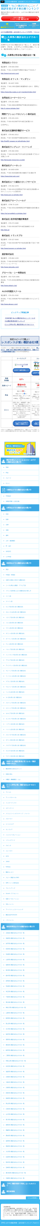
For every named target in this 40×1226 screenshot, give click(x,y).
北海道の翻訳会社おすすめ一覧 (15, 933)
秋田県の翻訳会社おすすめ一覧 (15, 949)
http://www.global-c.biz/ (9, 285)
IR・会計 (8, 546)
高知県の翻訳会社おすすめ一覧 (15, 1135)
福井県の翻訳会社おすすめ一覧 (15, 1034)
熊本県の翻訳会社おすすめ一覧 (15, 1162)
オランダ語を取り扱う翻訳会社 (15, 740)
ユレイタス (9, 851)
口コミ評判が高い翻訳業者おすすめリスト (19, 324)
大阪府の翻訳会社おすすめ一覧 (15, 1082)
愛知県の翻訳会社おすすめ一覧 (15, 1045)
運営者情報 (10, 1191)
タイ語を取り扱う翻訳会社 (14, 697)
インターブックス (11, 803)
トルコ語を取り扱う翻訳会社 (14, 622)
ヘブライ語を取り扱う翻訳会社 (15, 724)
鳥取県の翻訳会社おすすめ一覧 (15, 1093)
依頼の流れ (9, 774)
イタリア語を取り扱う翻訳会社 (15, 617)
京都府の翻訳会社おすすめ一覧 (15, 1077)
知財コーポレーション (12, 899)
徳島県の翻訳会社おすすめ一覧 (15, 1125)
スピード (8, 478)
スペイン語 (9, 601)
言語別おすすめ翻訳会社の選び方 (18, 563)
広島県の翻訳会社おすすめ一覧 (15, 1109)
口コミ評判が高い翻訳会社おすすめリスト (21, 786)
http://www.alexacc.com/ (9, 304)
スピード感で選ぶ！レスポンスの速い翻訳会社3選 (19, 18)
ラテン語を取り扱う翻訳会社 (14, 628)
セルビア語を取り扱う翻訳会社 (15, 713)
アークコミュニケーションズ (14, 909)
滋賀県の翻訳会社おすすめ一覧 (15, 1071)
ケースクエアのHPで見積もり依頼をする (21, 423)
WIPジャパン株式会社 (12, 883)
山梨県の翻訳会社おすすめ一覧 (15, 1013)
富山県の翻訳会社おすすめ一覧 (15, 1023)
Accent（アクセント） (12, 893)
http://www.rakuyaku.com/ (10, 267)
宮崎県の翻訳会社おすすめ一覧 (15, 1167)
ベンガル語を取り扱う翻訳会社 (15, 692)
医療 (7, 519)
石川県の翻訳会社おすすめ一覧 (15, 1029)
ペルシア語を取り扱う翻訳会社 (15, 649)
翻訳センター (10, 872)
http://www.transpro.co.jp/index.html (13, 248)
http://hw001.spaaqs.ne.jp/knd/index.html (15, 141)
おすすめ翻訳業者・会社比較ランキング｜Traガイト (22, 1)
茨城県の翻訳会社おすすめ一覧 (15, 986)
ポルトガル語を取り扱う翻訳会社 (16, 612)
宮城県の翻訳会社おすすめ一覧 (15, 954)
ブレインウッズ (10, 888)
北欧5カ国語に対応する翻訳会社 (15, 580)
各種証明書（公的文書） (13, 501)
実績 (7, 467)
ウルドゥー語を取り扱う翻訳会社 (16, 687)
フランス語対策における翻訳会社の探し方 (18, 591)
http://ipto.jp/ (5, 230)
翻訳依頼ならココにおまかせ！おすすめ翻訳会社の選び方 (21, 461)
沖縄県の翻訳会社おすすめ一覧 (15, 1178)
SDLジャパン (10, 904)
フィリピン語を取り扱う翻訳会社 (16, 676)
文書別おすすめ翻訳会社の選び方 (18, 490)
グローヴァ (9, 819)
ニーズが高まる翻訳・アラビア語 (16, 585)
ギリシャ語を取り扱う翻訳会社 (15, 633)
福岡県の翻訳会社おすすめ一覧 (15, 1141)
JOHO (7, 861)
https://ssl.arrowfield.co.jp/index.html (13, 213)
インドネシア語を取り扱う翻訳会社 (16, 655)
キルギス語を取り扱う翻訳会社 (15, 751)
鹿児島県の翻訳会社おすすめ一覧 (16, 1173)
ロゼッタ (8, 845)
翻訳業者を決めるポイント (14, 769)
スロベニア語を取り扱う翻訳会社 (16, 703)
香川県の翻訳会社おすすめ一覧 (15, 1119)
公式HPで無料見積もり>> (21, 370)
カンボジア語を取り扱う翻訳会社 (16, 719)
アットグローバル (11, 797)
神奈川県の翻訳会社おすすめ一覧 (16, 1007)
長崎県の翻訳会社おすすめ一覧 (15, 1146)
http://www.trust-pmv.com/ (10, 73)
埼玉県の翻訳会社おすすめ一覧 (15, 991)
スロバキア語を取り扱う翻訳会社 (16, 735)
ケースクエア (10, 824)
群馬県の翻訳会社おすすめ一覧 (15, 981)
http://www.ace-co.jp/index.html (12, 195)
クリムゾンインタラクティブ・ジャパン (18, 813)
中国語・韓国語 (10, 575)
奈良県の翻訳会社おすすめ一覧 (15, 1066)
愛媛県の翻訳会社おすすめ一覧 (15, 1130)
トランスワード (10, 840)
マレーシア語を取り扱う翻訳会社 (16, 671)
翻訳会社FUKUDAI (11, 915)
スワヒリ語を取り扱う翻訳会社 (15, 681)
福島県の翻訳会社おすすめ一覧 (15, 965)
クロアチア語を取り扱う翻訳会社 (16, 745)
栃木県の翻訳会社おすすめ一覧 (15, 975)
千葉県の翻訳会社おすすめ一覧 (15, 997)
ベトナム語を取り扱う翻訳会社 (15, 729)
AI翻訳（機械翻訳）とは (13, 779)
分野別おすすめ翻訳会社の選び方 (18, 508)
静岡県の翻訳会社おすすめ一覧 (15, 1018)
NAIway (8, 867)
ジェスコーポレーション (13, 835)
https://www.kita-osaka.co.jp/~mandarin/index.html (18, 92)
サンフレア (9, 829)
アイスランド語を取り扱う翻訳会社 (16, 665)
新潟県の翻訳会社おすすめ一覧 (15, 970)
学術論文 (8, 496)
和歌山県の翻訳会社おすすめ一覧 (16, 1061)
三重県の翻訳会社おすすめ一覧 (15, 1055)
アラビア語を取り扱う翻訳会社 (15, 660)
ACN (7, 856)
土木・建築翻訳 (10, 541)
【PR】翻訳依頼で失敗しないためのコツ (21, 1184)
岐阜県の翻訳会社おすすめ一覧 (15, 1050)
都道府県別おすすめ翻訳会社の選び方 (20, 926)
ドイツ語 (8, 596)
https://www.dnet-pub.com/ (10, 176)
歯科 (7, 535)
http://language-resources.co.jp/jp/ (13, 160)
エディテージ (10, 808)
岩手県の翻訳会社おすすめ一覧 (15, 943)
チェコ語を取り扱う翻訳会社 (14, 644)
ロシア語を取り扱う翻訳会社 (14, 607)
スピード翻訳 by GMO (12, 877)
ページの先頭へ (32, 1198)
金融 (7, 530)
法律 (7, 524)
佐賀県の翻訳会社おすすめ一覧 (15, 1157)
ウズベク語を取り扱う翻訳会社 (15, 756)
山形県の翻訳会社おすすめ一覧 (15, 959)
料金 (7, 472)
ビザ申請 (8, 557)
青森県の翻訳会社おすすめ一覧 (15, 938)
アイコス (8, 792)
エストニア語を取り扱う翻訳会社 (16, 708)
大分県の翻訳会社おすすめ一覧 (15, 1151)
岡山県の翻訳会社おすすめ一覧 (15, 1103)
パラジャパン (10, 920)
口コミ (8, 483)
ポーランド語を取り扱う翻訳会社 (16, 639)
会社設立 (8, 551)
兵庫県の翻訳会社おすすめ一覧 (15, 1087)
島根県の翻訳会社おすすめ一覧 (15, 1098)
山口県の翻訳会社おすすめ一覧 (15, 1114)
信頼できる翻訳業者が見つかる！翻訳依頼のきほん (21, 762)
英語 (7, 569)
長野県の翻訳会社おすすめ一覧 (15, 1039)
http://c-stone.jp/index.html (10, 108)
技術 (7, 514)
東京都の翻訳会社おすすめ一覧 (15, 1002)
